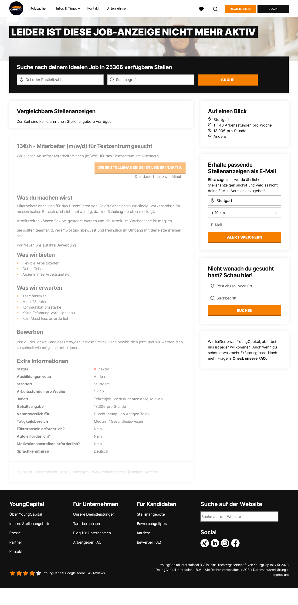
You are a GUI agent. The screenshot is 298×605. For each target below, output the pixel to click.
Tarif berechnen (86, 523)
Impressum (280, 575)
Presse (15, 533)
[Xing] (205, 543)
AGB (246, 570)
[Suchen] (216, 8)
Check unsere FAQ (249, 358)
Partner (15, 542)
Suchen (245, 310)
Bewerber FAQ (149, 542)
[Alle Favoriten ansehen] (201, 8)
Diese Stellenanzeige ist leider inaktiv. (140, 167)
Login (273, 9)
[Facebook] (236, 543)
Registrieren (241, 9)
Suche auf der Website (231, 504)
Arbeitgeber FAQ (87, 542)
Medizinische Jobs (52, 472)
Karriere (143, 533)
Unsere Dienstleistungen (94, 514)
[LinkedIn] (216, 543)
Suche (227, 79)
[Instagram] (226, 543)
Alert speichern (244, 237)
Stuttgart (24, 472)
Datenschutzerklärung (269, 570)
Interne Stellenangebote (29, 523)
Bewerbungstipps (152, 523)
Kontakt (93, 8)
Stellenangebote (151, 514)
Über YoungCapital (25, 514)
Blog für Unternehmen (92, 533)
